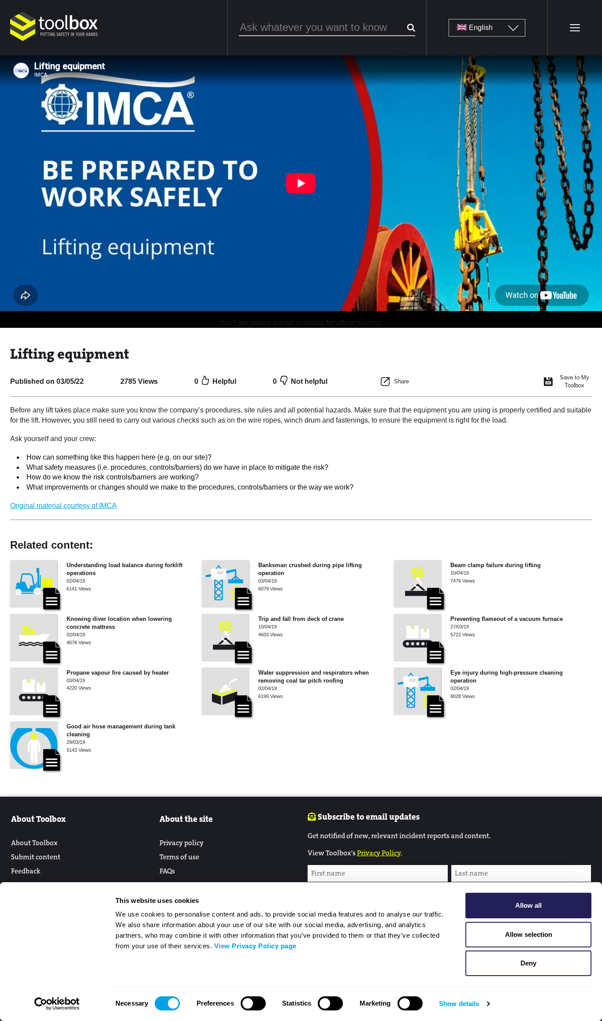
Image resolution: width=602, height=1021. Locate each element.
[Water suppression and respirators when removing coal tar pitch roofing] (225, 691)
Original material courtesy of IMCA (63, 505)
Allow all (528, 905)
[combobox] (327, 27)
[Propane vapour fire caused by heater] (34, 691)
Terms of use (179, 856)
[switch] (253, 1003)
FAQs (167, 871)
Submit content (35, 856)
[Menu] (574, 28)
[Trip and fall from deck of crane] (225, 637)
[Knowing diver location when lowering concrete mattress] (34, 637)
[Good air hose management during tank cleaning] (34, 745)
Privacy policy (182, 842)
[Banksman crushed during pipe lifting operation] (225, 583)
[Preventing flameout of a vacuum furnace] (418, 637)
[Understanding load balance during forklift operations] (34, 583)
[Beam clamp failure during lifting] (418, 583)
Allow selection (528, 934)
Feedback (26, 871)
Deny (528, 963)
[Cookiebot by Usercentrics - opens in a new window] (57, 1003)
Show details (459, 1003)
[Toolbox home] (54, 41)
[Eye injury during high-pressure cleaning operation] (418, 691)
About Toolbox (34, 842)
